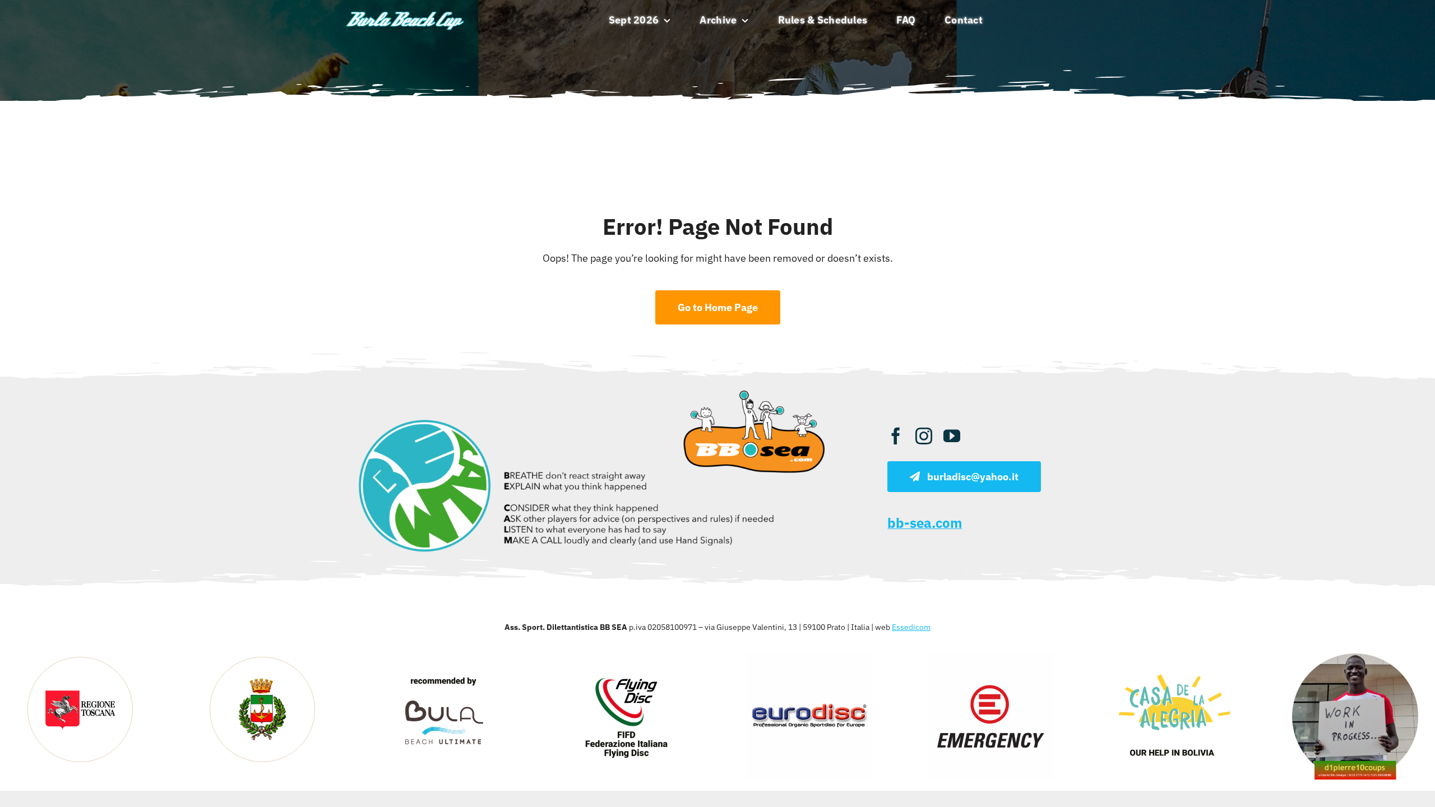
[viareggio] (262, 658)
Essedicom (911, 627)
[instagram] (923, 436)
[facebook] (895, 436)
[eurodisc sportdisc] (809, 658)
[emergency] (991, 658)
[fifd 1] (626, 658)
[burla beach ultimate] (405, 12)
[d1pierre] (1355, 658)
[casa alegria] (1173, 658)
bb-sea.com (924, 523)
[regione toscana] (80, 658)
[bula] (444, 658)
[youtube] (951, 436)
